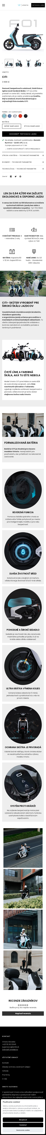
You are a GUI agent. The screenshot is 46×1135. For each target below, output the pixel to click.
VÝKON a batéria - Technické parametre (20, 155)
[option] (23, 353)
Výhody (5, 1071)
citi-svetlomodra (4, 116)
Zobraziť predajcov (10, 1049)
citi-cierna (26, 116)
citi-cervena (20, 116)
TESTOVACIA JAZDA (38, 5)
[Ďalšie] (43, 63)
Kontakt (5, 1063)
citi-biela (15, 116)
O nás (4, 1079)
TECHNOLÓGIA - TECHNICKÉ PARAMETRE (19, 169)
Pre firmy (6, 1075)
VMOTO (5, 72)
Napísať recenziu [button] (23, 1013)
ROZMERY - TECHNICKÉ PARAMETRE (17, 162)
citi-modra (9, 116)
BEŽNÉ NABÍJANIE (11, 126)
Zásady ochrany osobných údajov (16, 1067)
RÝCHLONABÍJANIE (32, 126)
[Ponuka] (3, 5)
